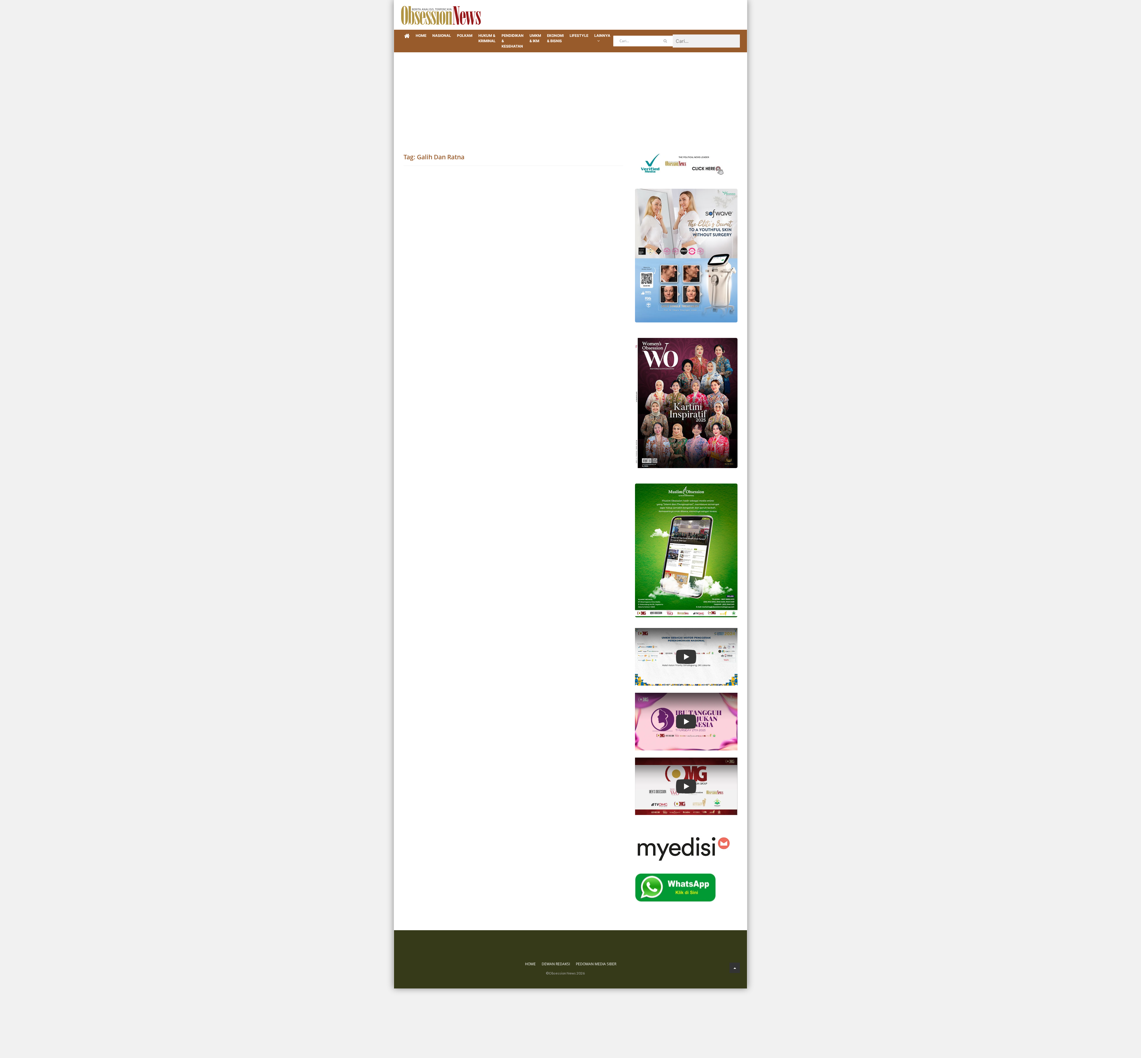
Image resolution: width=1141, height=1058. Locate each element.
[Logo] (441, 15)
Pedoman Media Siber (596, 963)
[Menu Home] (407, 36)
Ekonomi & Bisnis (555, 38)
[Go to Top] (734, 968)
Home (421, 35)
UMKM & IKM (535, 38)
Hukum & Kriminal (487, 38)
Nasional (441, 35)
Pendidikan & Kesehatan (513, 40)
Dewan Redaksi (556, 963)
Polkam (464, 35)
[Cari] (665, 41)
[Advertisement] (570, 96)
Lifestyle (579, 35)
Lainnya (602, 35)
